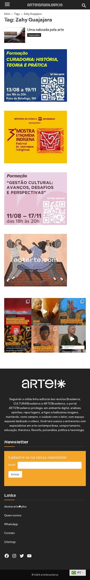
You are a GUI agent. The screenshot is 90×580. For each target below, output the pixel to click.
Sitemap (10, 542)
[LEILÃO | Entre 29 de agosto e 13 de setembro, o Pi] (45, 339)
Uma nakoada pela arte (45, 30)
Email (11, 465)
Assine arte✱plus (15, 506)
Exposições (34, 34)
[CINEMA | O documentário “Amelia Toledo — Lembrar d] (45, 311)
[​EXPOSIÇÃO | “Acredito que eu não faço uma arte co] (72, 339)
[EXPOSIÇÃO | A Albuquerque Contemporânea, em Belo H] (17, 311)
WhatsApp (11, 524)
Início (7, 14)
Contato (9, 533)
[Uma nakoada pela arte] (14, 35)
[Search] (84, 5)
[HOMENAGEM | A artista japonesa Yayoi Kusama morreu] (17, 339)
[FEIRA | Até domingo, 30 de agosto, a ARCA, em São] (72, 311)
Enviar (15, 474)
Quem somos (12, 515)
